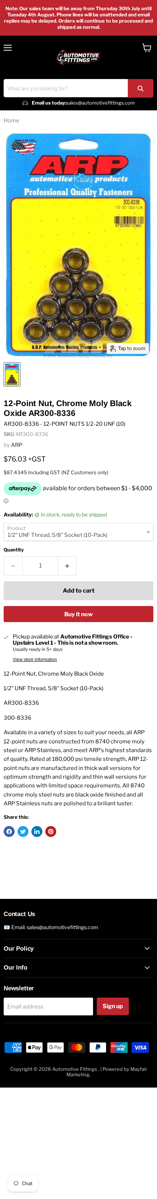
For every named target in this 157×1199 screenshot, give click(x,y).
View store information (35, 659)
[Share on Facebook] (9, 831)
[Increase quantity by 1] (67, 565)
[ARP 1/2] (12, 374)
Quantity (14, 550)
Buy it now (78, 614)
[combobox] (78, 88)
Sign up (113, 1006)
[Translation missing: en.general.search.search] (140, 88)
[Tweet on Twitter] (23, 831)
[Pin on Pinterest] (50, 831)
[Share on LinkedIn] (36, 831)
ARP (16, 445)
